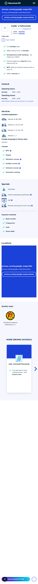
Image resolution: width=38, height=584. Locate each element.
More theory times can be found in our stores (17, 101)
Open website (10, 40)
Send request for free (15, 579)
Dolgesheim (27, 29)
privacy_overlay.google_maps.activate (19, 17)
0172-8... (19, 33)
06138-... (19, 31)
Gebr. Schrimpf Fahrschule (19, 364)
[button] (35, 368)
